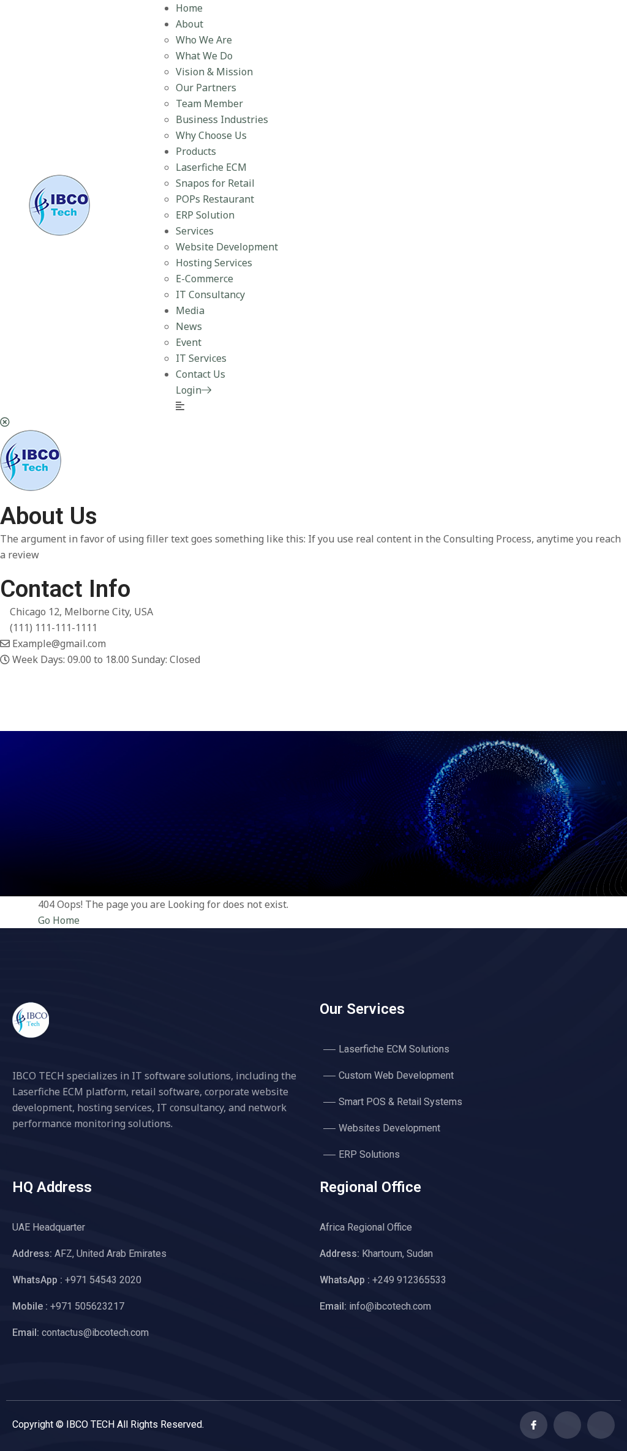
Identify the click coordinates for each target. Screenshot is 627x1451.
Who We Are (204, 40)
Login (188, 390)
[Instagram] (3, 707)
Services (195, 231)
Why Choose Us (211, 135)
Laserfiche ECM (211, 167)
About (189, 24)
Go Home (59, 920)
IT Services (201, 358)
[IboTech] (59, 232)
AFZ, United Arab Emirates (89, 1253)
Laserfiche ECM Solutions (394, 1049)
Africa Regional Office (366, 1227)
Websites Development (389, 1128)
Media (190, 310)
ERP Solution (205, 215)
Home (189, 8)
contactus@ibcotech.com (80, 1332)
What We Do (204, 55)
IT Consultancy (210, 294)
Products (196, 151)
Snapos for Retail (215, 183)
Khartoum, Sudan (376, 1253)
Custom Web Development (396, 1075)
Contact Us (200, 374)
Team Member (209, 103)
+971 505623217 (68, 1306)
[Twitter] (3, 691)
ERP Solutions (369, 1154)
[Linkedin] (601, 1425)
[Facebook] (3, 675)
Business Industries (222, 119)
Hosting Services (214, 262)
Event (188, 342)
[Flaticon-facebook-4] (533, 1425)
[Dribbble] (3, 723)
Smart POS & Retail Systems (400, 1102)
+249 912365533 (383, 1280)
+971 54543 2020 (76, 1280)
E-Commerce (204, 278)
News (189, 326)
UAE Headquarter (48, 1227)
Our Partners (206, 87)
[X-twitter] (567, 1425)
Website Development (227, 246)
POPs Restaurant (215, 199)
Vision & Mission (214, 71)
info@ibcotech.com (375, 1306)
